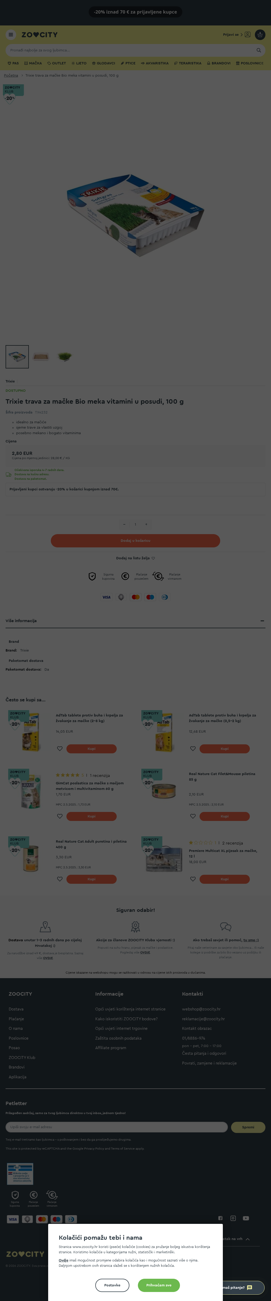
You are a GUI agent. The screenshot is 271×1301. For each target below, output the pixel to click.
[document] (137, 1264)
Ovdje (63, 1260)
